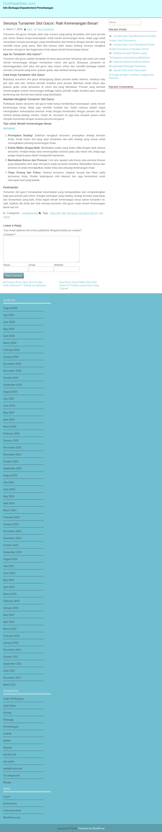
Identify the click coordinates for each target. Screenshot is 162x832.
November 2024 (12, 454)
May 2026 (8, 328)
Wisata (7, 782)
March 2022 (9, 628)
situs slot (55, 213)
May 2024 (8, 496)
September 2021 (12, 663)
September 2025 (12, 384)
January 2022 (11, 642)
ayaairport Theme (68, 828)
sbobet (7, 740)
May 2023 (8, 580)
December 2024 (12, 447)
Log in (6, 796)
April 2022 (9, 621)
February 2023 (11, 600)
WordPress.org (11, 817)
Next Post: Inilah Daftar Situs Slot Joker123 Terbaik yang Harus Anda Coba (79, 285)
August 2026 (10, 308)
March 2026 (9, 342)
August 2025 (10, 391)
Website (58, 264)
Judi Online (9, 705)
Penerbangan (11, 726)
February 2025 (11, 433)
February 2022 (11, 635)
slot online (9, 761)
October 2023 (10, 545)
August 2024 (10, 475)
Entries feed (10, 803)
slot (63, 213)
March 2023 (9, 594)
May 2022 (8, 614)
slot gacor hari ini (88, 213)
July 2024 (8, 482)
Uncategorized (30, 213)
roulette (7, 733)
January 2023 (11, 607)
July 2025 (8, 398)
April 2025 (9, 419)
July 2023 (8, 566)
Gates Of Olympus (13, 698)
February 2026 (11, 349)
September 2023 (12, 552)
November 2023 (12, 538)
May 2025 (8, 412)
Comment (9, 234)
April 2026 (9, 335)
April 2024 (9, 503)
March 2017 (9, 684)
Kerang (7, 712)
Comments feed (12, 810)
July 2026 (8, 315)
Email (32, 264)
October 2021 (10, 656)
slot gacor (9, 128)
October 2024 (10, 461)
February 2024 (11, 517)
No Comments (46, 29)
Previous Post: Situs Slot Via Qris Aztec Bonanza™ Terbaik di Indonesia (24, 284)
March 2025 (9, 426)
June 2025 (9, 405)
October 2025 (10, 377)
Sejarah (7, 747)
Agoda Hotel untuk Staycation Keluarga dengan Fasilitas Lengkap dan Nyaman (131, 74)
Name (6, 264)
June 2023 (9, 573)
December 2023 (12, 531)
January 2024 (11, 524)
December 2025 (12, 363)
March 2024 (9, 510)
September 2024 (12, 468)
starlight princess (12, 768)
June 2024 (9, 489)
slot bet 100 (9, 754)
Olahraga (8, 719)
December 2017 (12, 677)
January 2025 (11, 440)
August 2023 (10, 559)
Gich (29, 29)
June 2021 (9, 670)
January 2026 (11, 356)
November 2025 (12, 370)
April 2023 (9, 587)
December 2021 (12, 649)
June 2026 (9, 322)
